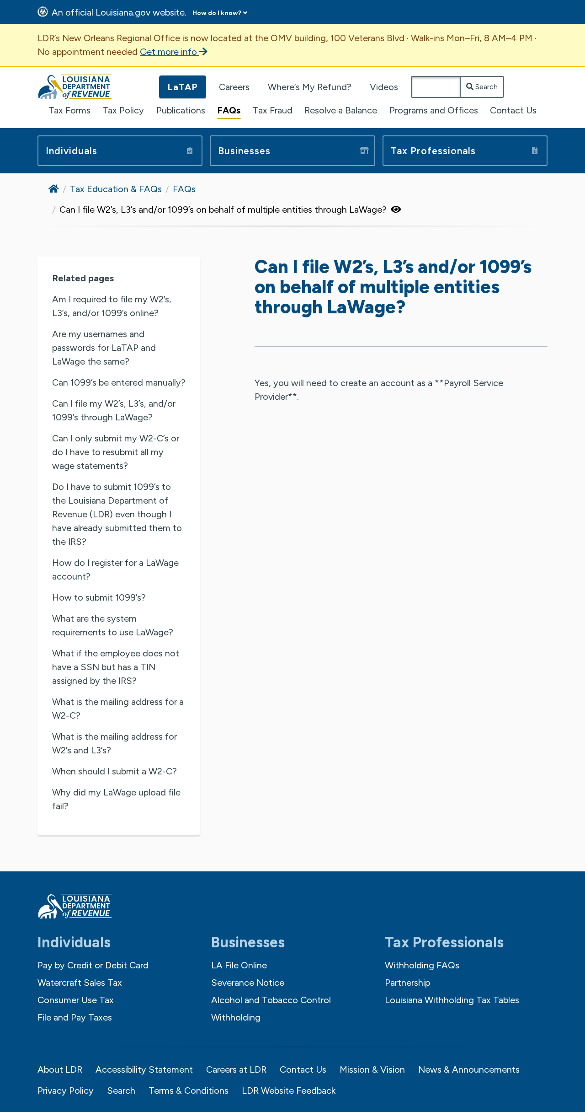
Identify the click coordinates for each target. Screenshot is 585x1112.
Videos (384, 86)
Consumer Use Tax (75, 999)
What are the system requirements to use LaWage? (112, 625)
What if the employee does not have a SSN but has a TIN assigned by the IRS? (115, 667)
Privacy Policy (65, 1090)
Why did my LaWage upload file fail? (116, 799)
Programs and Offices (433, 110)
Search (485, 86)
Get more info (169, 51)
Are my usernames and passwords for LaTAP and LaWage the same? (104, 347)
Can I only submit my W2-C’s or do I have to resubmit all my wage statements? (115, 452)
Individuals (71, 150)
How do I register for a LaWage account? (115, 569)
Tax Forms (69, 110)
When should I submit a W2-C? (114, 771)
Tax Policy (123, 110)
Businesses (244, 150)
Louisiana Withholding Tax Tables (452, 999)
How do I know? (216, 13)
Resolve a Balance (340, 110)
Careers (234, 86)
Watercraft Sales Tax (79, 982)
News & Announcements (469, 1069)
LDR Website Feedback (288, 1090)
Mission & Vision (372, 1069)
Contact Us (513, 110)
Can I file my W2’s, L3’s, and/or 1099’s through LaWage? (114, 410)
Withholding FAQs (422, 965)
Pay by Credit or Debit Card (93, 965)
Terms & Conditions (189, 1090)
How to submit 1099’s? (99, 597)
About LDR (59, 1069)
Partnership (407, 982)
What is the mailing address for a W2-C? (118, 708)
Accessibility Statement (144, 1069)
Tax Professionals (433, 150)
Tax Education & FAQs (116, 188)
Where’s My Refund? (309, 86)
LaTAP (182, 86)
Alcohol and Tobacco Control (271, 999)
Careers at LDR (236, 1069)
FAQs (228, 110)
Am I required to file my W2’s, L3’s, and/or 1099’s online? (111, 306)
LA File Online (239, 965)
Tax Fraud (272, 110)
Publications (180, 110)
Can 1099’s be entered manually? (119, 382)
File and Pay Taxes (74, 1017)
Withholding (236, 1017)
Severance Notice (247, 982)
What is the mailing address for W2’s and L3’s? (114, 743)
